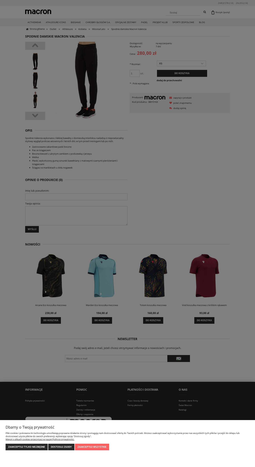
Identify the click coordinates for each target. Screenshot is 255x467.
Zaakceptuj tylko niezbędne (26, 447)
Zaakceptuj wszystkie (92, 447)
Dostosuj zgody (61, 447)
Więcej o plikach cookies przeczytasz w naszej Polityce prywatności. (40, 439)
